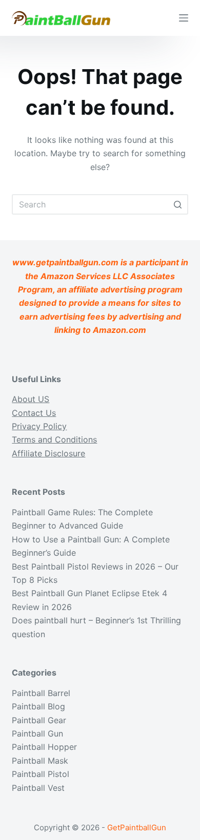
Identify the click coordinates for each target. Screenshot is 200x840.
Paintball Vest (38, 788)
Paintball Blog (38, 706)
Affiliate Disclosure (48, 453)
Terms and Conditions (54, 439)
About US (30, 399)
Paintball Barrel (41, 693)
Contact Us (34, 413)
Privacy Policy (39, 426)
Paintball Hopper (44, 747)
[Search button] (178, 204)
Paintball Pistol (40, 774)
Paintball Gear (39, 720)
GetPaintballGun (136, 827)
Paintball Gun (37, 733)
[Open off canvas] (183, 18)
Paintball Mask (40, 760)
